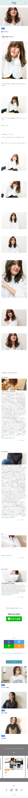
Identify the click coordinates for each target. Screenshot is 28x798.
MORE (14, 752)
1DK (6, 772)
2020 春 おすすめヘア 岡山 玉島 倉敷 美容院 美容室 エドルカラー (13, 653)
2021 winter (4, 713)
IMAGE (3, 28)
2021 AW (3, 738)
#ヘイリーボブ (5, 687)
